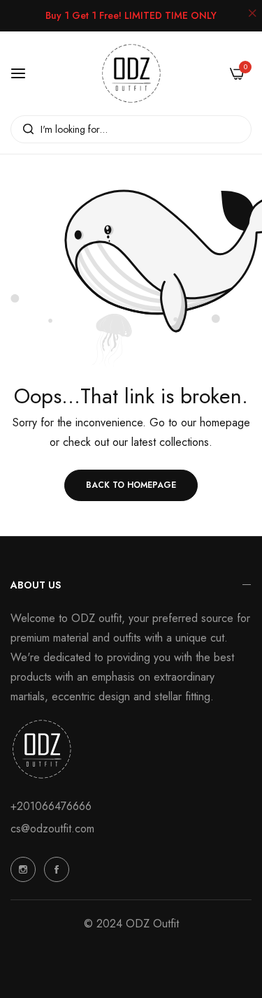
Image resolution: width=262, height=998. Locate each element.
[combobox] (131, 129)
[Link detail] (23, 869)
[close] (252, 14)
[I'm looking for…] (24, 129)
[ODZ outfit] (131, 73)
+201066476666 (51, 806)
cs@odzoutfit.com (52, 828)
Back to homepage (131, 485)
